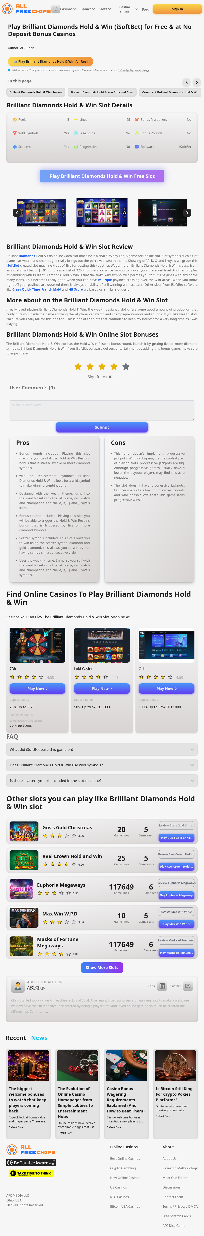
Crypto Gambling (123, 1168)
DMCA (193, 1206)
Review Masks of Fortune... (176, 940)
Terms (167, 1206)
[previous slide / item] (17, 213)
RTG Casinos (119, 1197)
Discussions (171, 1187)
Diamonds (27, 256)
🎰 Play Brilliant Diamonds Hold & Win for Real (51, 61)
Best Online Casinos (125, 1158)
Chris (151, 986)
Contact (175, 986)
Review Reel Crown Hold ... (176, 854)
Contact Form (173, 1197)
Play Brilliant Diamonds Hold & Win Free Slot (102, 176)
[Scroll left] (186, 82)
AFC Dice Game (174, 1225)
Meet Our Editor (175, 1178)
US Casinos (118, 1187)
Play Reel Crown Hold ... (176, 866)
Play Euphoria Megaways (176, 895)
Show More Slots (102, 967)
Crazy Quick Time (26, 289)
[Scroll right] (197, 82)
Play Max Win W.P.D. (176, 924)
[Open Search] (55, 9)
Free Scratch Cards (177, 1216)
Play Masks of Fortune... (176, 953)
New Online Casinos (125, 1178)
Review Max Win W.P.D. (176, 911)
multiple (105, 280)
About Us (170, 1158)
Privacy (180, 1206)
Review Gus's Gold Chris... (176, 825)
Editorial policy (125, 70)
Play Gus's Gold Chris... (176, 838)
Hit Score (76, 289)
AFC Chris (27, 48)
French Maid (51, 289)
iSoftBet (12, 265)
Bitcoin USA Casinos (125, 1206)
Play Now (36, 688)
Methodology (142, 70)
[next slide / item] (187, 213)
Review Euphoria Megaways (176, 883)
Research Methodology (180, 1168)
